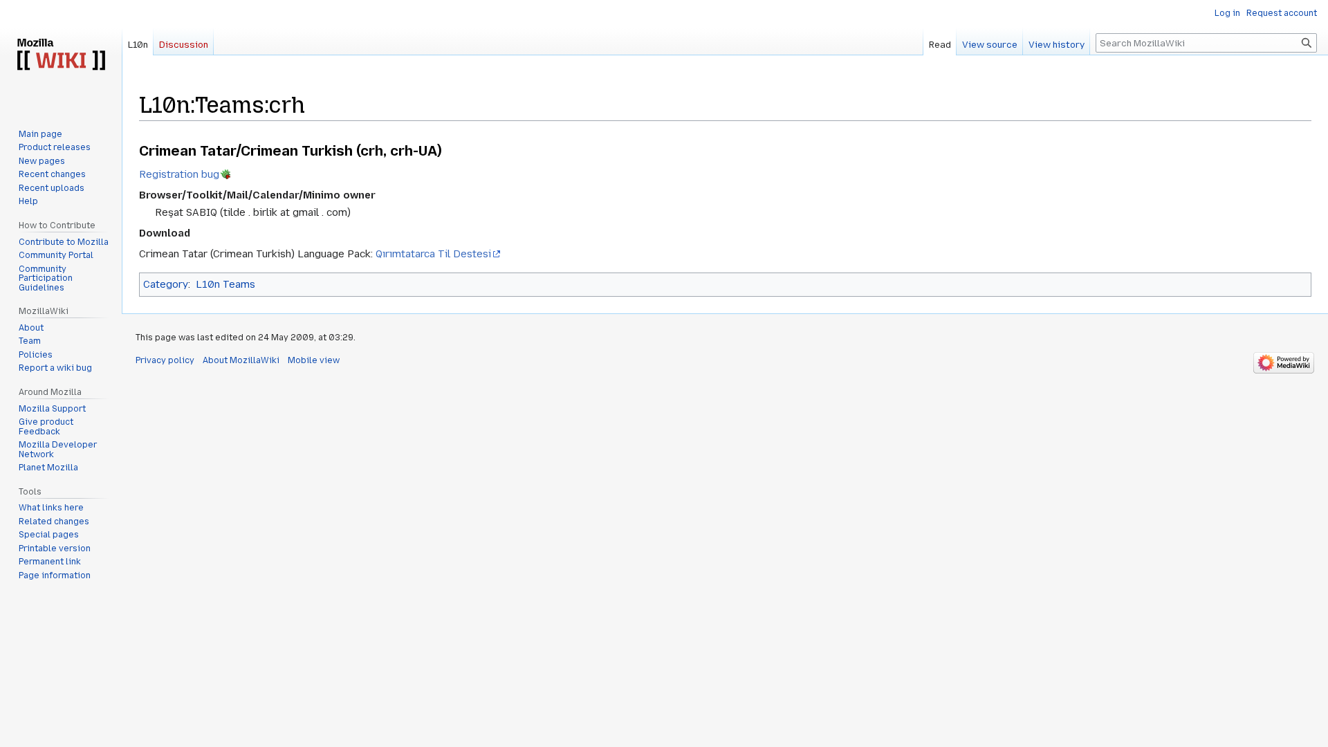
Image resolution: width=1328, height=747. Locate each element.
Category (165, 284)
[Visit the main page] (61, 55)
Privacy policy (165, 360)
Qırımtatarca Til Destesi (433, 254)
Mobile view (314, 360)
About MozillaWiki (241, 360)
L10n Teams (225, 284)
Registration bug (179, 174)
